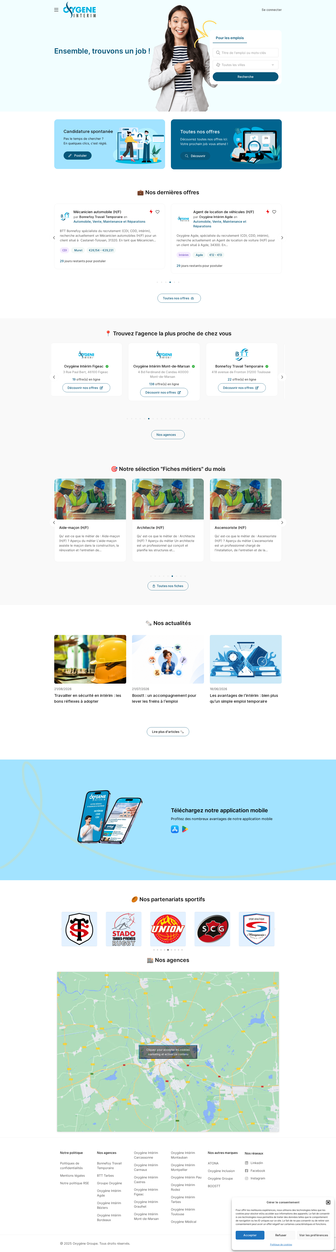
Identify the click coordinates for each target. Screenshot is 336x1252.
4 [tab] (170, 282)
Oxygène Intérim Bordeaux (166, 366)
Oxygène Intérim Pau (246, 366)
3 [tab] (166, 282)
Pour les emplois (230, 38)
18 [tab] (200, 419)
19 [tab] (204, 419)
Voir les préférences (313, 1235)
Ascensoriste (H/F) (109, 528)
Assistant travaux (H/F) (190, 528)
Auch (212, 250)
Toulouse (99, 250)
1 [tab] (158, 282)
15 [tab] (187, 419)
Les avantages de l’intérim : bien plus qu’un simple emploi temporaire (244, 698)
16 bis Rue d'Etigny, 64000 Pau (245, 372)
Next (282, 237)
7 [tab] (153, 419)
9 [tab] (161, 419)
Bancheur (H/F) (260, 528)
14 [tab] (183, 419)
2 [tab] (161, 282)
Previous (53, 237)
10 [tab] (166, 419)
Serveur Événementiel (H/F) (228, 212)
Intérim (80, 250)
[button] (328, 1202)
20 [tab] (208, 419)
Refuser (280, 1235)
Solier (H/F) (99, 212)
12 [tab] (174, 419)
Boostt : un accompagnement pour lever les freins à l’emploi (164, 698)
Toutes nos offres (200, 132)
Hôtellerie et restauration (224, 221)
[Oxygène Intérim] (79, 9)
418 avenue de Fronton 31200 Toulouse (89, 372)
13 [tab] (178, 419)
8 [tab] (157, 419)
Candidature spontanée (88, 131)
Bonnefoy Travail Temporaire (117, 217)
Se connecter (272, 10)
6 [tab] (178, 282)
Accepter (250, 1235)
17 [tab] (196, 419)
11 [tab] (170, 419)
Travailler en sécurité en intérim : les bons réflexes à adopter (87, 698)
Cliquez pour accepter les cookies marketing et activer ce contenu (168, 1052)
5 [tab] (174, 282)
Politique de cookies (281, 1244)
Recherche (246, 77)
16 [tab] (191, 419)
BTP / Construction (104, 221)
